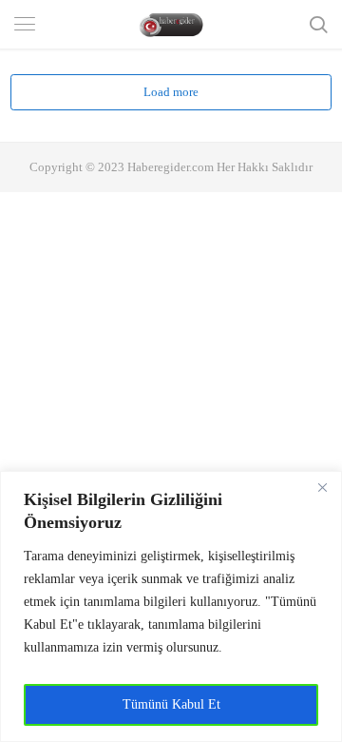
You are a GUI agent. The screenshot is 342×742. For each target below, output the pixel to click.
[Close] (322, 487)
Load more (171, 92)
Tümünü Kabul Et (171, 704)
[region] (171, 606)
